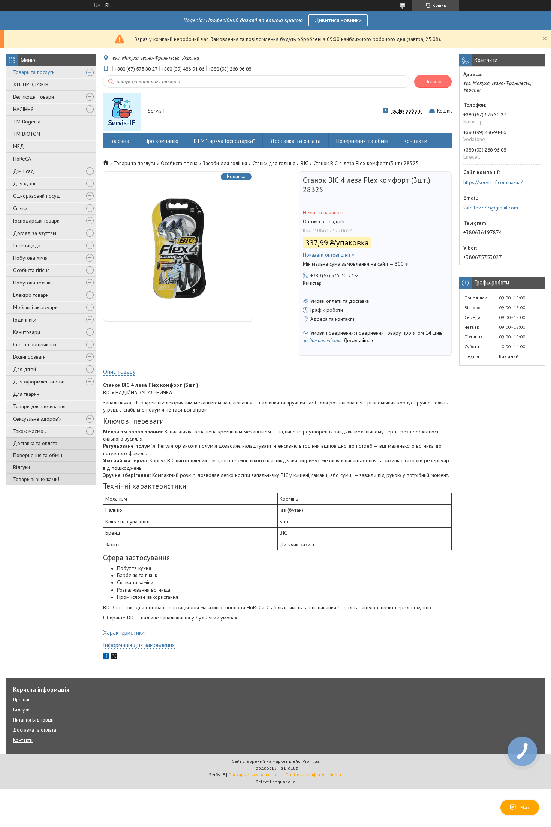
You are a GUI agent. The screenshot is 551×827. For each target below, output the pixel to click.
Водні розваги (29, 356)
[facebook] (106, 657)
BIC (304, 163)
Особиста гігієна (31, 270)
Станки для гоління (274, 163)
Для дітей (24, 369)
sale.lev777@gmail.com (490, 207)
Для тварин (26, 394)
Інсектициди (27, 245)
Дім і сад (23, 171)
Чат (525, 807)
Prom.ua (311, 761)
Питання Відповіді (33, 720)
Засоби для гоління (225, 163)
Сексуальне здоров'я (37, 418)
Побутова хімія (30, 257)
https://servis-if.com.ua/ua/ (493, 182)
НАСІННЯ (23, 109)
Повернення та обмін (37, 455)
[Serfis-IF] (122, 111)
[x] (114, 657)
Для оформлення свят (39, 381)
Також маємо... (30, 431)
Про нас (21, 699)
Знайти (433, 81)
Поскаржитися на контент (255, 774)
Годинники (24, 319)
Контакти (415, 141)
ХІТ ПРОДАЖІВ (30, 84)
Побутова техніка (33, 282)
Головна (120, 141)
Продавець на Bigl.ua (275, 768)
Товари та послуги (34, 72)
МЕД (18, 146)
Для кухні (24, 183)
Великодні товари (33, 96)
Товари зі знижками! (36, 479)
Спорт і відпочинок (35, 344)
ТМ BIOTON (26, 134)
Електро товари (31, 295)
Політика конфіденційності (314, 774)
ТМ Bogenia (26, 121)
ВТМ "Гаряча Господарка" (224, 141)
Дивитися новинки (338, 20)
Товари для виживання (39, 406)
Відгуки (21, 467)
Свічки (20, 208)
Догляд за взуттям (34, 233)
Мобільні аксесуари (35, 307)
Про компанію (161, 141)
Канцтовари (26, 332)
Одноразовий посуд (36, 195)
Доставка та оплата (35, 443)
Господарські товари (36, 220)
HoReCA (22, 158)
